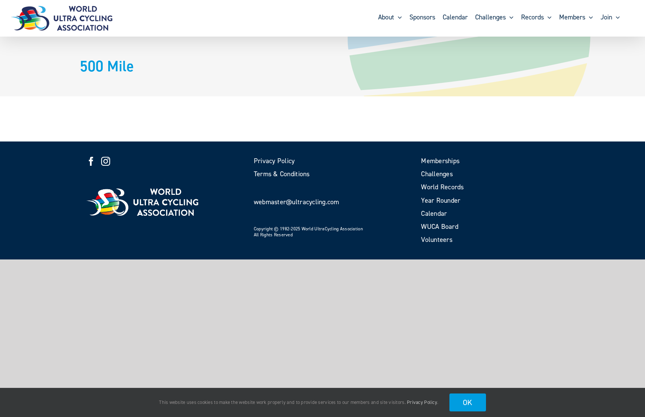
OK (468, 402)
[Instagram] (105, 161)
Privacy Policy (422, 402)
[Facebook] (91, 161)
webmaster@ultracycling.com (296, 201)
